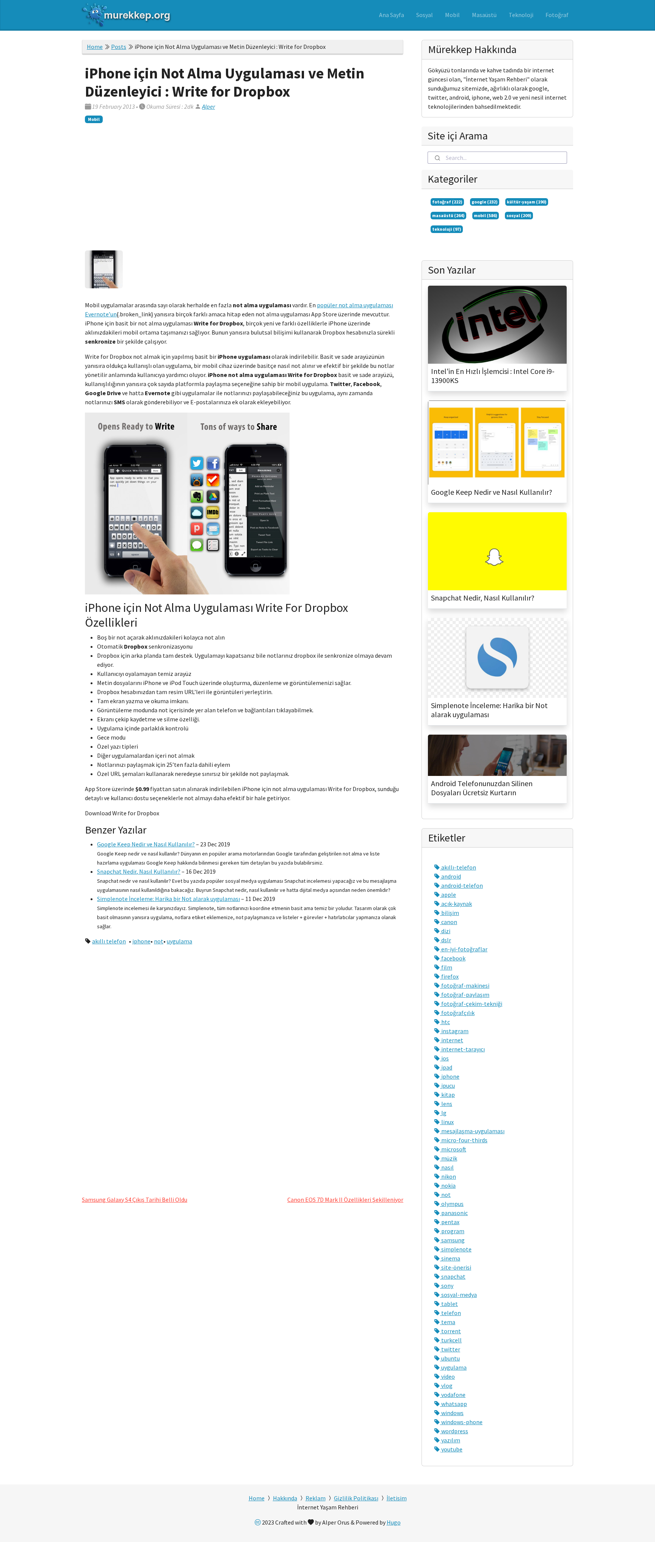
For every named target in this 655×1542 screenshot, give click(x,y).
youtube (451, 1449)
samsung (452, 1240)
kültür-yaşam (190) (527, 202)
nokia (448, 1185)
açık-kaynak (456, 903)
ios (444, 1058)
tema (447, 1322)
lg (443, 1113)
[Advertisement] (242, 185)
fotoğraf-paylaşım (464, 994)
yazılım (450, 1440)
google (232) (485, 202)
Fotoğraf (557, 15)
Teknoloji (521, 15)
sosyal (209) (518, 215)
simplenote (456, 1249)
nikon (448, 1176)
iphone (141, 941)
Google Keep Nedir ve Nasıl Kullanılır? (146, 844)
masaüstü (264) (448, 215)
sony (446, 1285)
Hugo (394, 1522)
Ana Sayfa (391, 15)
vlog (446, 1385)
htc (445, 1022)
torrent (450, 1331)
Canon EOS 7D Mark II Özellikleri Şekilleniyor (345, 1199)
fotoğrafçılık (457, 1013)
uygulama (179, 941)
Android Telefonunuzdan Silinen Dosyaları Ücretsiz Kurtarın (482, 788)
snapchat (452, 1276)
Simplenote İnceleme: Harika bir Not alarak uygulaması (168, 898)
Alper (208, 106)
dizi (445, 931)
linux (447, 1122)
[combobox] (497, 158)
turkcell (451, 1340)
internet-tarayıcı (462, 1049)
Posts (118, 46)
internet (451, 1040)
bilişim (449, 912)
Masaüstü (484, 15)
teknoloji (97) (446, 229)
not (158, 941)
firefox (449, 976)
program (452, 1231)
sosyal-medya (458, 1294)
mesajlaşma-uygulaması (472, 1131)
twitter (450, 1349)
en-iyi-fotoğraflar (463, 949)
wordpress (454, 1431)
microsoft (453, 1149)
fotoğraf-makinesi (464, 985)
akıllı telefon (109, 941)
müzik (448, 1158)
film (446, 967)
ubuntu (450, 1358)
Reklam (316, 1498)
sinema (450, 1258)
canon (448, 922)
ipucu (447, 1085)
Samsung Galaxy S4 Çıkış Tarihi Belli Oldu (134, 1199)
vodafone (452, 1394)
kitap (447, 1094)
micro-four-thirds (463, 1140)
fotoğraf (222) (447, 202)
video (447, 1376)
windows (452, 1413)
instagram (454, 1031)
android (450, 876)
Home (95, 46)
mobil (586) (485, 215)
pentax (449, 1222)
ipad (446, 1067)
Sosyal (424, 15)
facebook (452, 958)
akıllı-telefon (458, 867)
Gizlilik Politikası (356, 1498)
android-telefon (461, 885)
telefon (450, 1313)
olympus (452, 1203)
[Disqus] (242, 1067)
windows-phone (461, 1422)
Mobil (452, 15)
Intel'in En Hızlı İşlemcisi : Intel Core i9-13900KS (493, 376)
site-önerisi (455, 1267)
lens (446, 1103)
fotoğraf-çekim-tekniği (471, 1003)
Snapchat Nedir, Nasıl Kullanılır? (138, 871)
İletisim (397, 1498)
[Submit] (437, 157)
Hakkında (285, 1498)
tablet (449, 1303)
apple (448, 894)
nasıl (447, 1167)
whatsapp (453, 1404)
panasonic (454, 1213)
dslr (445, 940)
